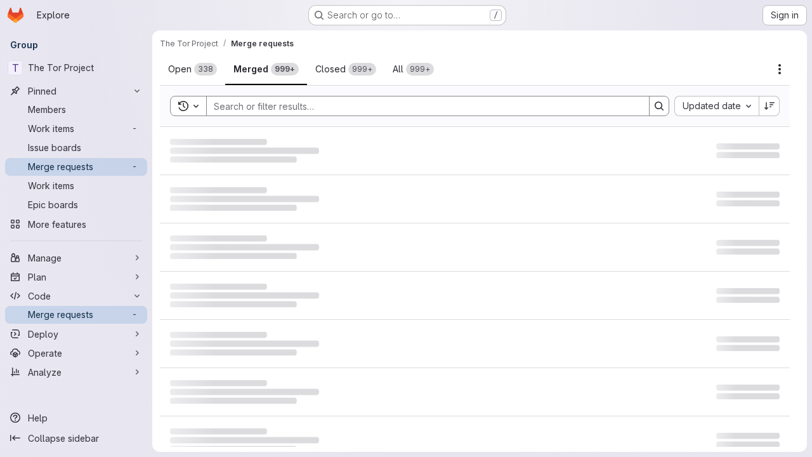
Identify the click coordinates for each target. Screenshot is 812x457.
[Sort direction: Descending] (769, 106)
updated (744, 156)
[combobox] (716, 106)
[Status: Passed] (661, 236)
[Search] (659, 106)
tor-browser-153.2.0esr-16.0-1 (244, 262)
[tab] (192, 69)
